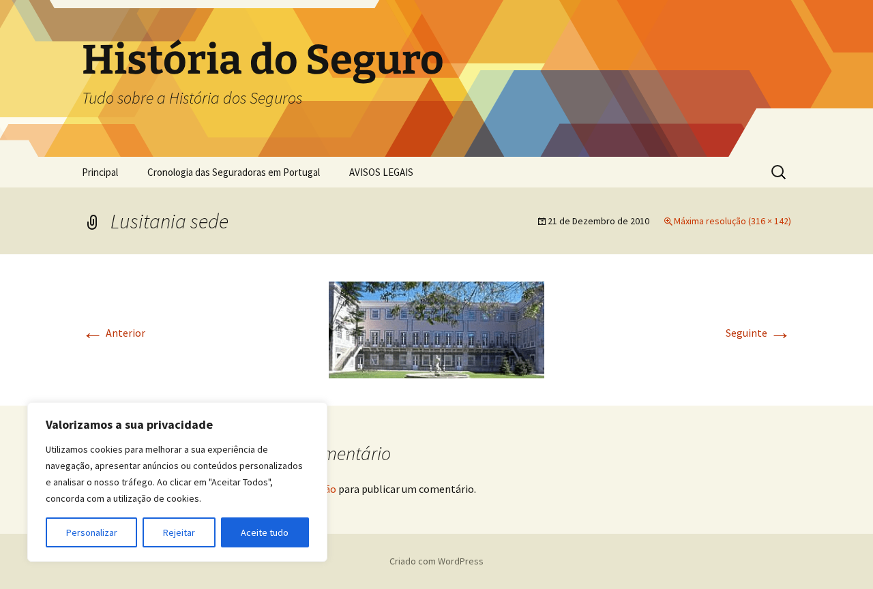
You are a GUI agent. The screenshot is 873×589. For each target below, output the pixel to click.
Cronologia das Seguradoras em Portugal (233, 172)
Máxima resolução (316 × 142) (732, 221)
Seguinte (758, 332)
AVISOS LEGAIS (381, 172)
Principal (100, 172)
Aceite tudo (264, 532)
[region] (177, 482)
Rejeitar (179, 532)
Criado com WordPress (436, 561)
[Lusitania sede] (436, 328)
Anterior (113, 332)
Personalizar (91, 532)
